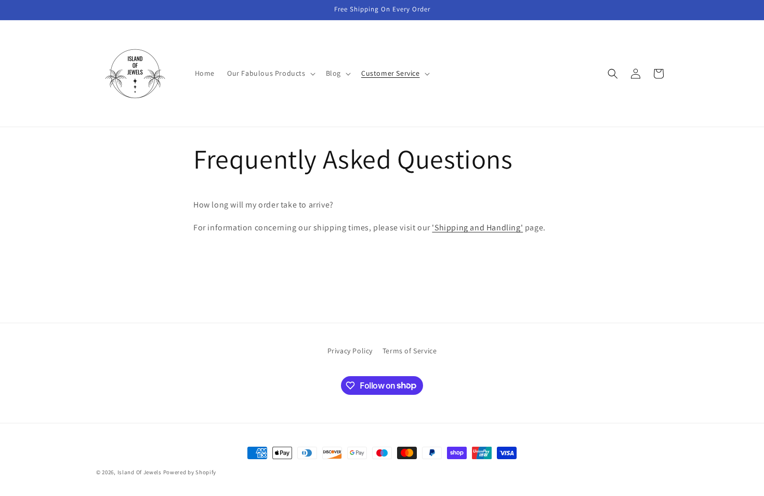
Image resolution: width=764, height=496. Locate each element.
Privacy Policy (350, 350)
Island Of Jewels (139, 472)
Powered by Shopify (190, 472)
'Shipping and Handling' (477, 227)
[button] (270, 73)
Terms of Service (410, 350)
